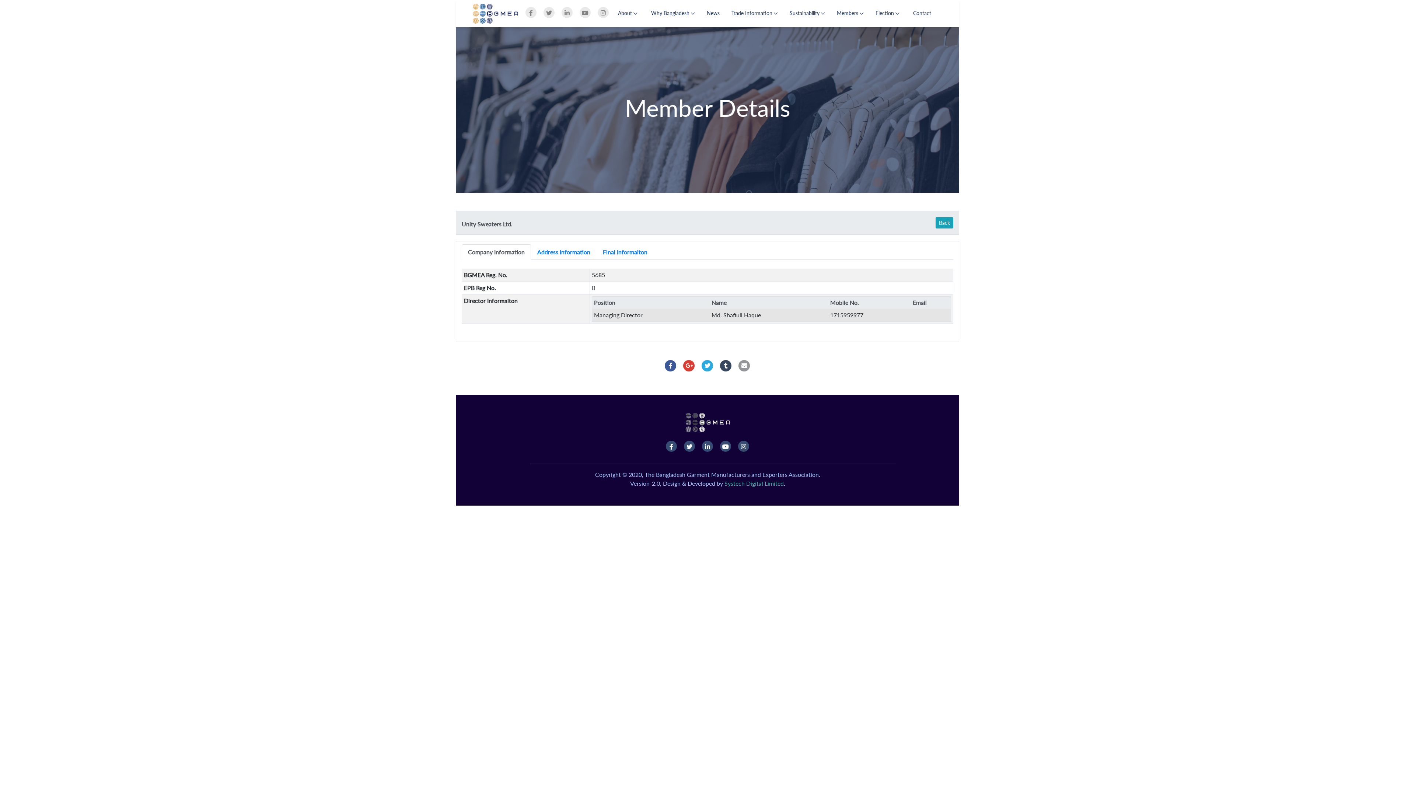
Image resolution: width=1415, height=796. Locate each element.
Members (848, 13)
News (713, 13)
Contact (922, 13)
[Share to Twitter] (707, 365)
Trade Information (752, 13)
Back (944, 223)
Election (885, 13)
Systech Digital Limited (754, 483)
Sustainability (805, 13)
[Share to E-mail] (744, 365)
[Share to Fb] (670, 365)
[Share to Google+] (689, 365)
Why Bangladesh (671, 13)
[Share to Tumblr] (726, 365)
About (625, 13)
